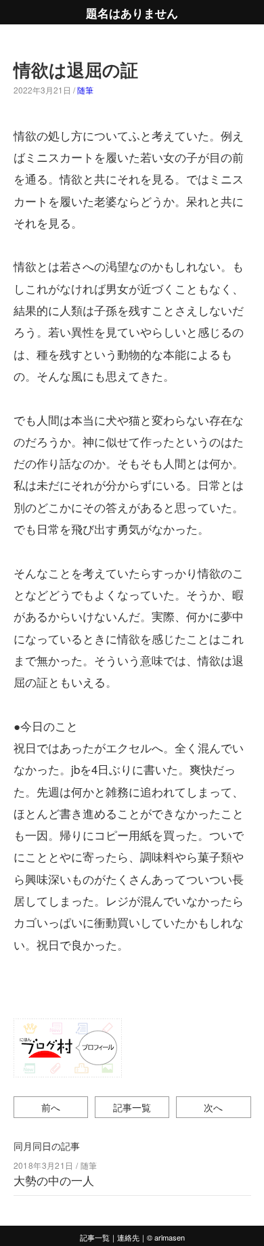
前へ (50, 1107)
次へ (213, 1107)
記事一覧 (132, 1107)
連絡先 (128, 1237)
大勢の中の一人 (54, 1180)
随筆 (85, 89)
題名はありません (132, 12)
